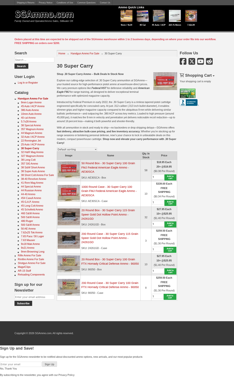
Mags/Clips (24, 267)
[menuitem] (34, 83)
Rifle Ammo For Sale (29, 255)
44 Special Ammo (31, 186)
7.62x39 (191, 25)
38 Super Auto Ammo (33, 171)
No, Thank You (8, 368)
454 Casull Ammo (31, 198)
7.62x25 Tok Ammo (32, 232)
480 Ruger (27, 221)
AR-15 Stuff (24, 270)
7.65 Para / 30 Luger (32, 236)
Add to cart (170, 177)
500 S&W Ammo (30, 217)
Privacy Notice (45, 2)
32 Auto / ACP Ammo (33, 136)
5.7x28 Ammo (28, 121)
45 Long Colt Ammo (32, 205)
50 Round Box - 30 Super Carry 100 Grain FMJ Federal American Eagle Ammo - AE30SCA (108, 167)
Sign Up (49, 364)
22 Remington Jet (31, 140)
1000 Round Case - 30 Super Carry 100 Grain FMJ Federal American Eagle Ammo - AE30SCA (109, 191)
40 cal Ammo (28, 117)
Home (61, 53)
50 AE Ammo (28, 228)
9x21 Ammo (27, 247)
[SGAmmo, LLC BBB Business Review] (189, 105)
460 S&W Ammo (30, 213)
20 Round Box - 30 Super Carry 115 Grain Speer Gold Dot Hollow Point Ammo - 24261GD (108, 214)
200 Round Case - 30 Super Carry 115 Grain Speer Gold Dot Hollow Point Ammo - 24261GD (109, 238)
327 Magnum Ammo (32, 156)
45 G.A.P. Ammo (30, 202)
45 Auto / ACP (159, 25)
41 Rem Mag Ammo (32, 182)
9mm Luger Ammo (31, 102)
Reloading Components (31, 274)
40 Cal (143, 25)
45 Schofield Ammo (32, 209)
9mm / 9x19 (126, 25)
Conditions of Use (65, 2)
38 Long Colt (28, 159)
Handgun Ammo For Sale (33, 98)
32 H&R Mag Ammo (32, 152)
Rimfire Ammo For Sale (31, 259)
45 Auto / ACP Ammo (33, 106)
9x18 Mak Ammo (30, 244)
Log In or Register (28, 82)
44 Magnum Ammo (31, 133)
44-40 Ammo (28, 194)
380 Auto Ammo (30, 110)
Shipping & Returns (26, 2)
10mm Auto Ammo (31, 114)
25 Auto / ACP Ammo (33, 144)
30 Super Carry (30, 148)
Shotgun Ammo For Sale (32, 263)
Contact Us (105, 2)
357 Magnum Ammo (32, 129)
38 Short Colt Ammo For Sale (37, 175)
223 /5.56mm (175, 25)
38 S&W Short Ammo (33, 167)
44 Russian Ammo (31, 190)
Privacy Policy (66, 375)
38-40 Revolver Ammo (33, 179)
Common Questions (86, 2)
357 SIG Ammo (29, 163)
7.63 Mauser (28, 240)
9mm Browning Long (32, 251)
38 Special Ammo (31, 125)
